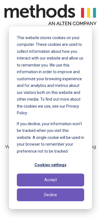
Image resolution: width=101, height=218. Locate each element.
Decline (50, 195)
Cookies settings (50, 165)
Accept (50, 179)
